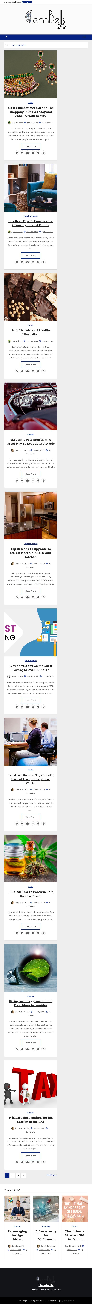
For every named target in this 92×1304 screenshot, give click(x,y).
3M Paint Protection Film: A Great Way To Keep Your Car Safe (31, 442)
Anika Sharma (17, 676)
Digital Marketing (31, 661)
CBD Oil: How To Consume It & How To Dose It (31, 894)
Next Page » (52, 1175)
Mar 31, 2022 (32, 122)
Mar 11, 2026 (44, 1250)
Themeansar (68, 1300)
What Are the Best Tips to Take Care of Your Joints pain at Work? (30, 779)
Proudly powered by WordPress (31, 1300)
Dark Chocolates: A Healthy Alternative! (31, 332)
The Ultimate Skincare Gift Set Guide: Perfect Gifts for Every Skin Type (74, 1241)
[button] (6, 37)
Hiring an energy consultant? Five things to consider (30, 1003)
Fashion (30, 103)
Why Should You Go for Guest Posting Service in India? (30, 668)
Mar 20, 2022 (39, 903)
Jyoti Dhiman (17, 122)
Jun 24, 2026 (15, 1250)
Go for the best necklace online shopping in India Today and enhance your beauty (30, 112)
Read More (30, 146)
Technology (46, 1226)
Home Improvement (31, 216)
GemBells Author (22, 450)
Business (30, 434)
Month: (19, 45)
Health (30, 770)
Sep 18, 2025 (72, 1250)
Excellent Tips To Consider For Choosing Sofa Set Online (30, 223)
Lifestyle (31, 325)
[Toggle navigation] (84, 37)
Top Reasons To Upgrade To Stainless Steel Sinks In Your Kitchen (30, 553)
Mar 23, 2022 (32, 676)
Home (8, 45)
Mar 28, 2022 (32, 232)
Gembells (46, 1285)
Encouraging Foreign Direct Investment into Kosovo (17, 1239)
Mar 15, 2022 (38, 1012)
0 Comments (47, 122)
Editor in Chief (75, 1246)
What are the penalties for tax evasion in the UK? (31, 1120)
